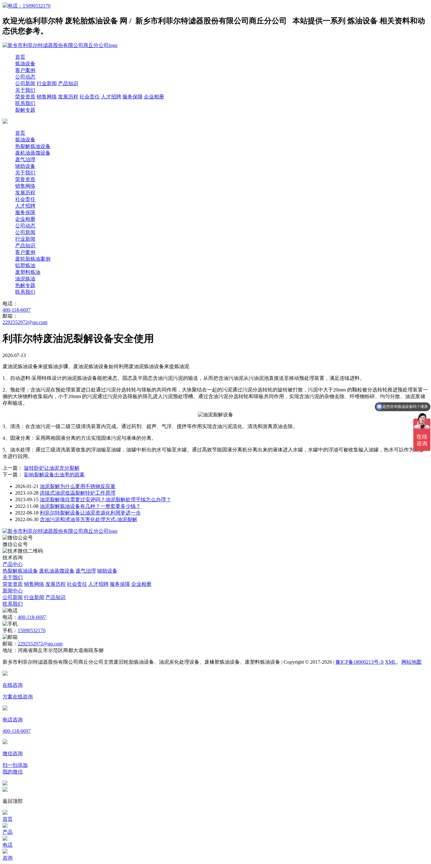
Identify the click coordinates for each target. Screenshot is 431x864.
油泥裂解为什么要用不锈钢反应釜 (77, 486)
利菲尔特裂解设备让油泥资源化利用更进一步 (90, 512)
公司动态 (25, 76)
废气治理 (25, 159)
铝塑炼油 (25, 265)
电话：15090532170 (29, 6)
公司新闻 (25, 83)
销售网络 (47, 96)
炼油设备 (25, 63)
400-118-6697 (17, 310)
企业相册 (154, 96)
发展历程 (68, 96)
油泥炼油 (25, 278)
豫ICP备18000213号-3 (359, 662)
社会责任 (90, 96)
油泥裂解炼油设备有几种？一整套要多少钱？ (90, 506)
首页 (20, 57)
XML (390, 662)
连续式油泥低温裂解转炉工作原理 (77, 493)
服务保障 (132, 96)
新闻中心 (13, 590)
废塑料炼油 (27, 272)
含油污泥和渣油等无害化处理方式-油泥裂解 (88, 519)
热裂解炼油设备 (32, 146)
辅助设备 (25, 166)
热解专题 (25, 285)
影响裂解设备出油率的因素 (54, 474)
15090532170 (31, 630)
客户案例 (25, 70)
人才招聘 (111, 96)
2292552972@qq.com (25, 322)
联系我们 (25, 103)
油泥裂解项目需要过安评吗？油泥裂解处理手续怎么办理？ (105, 499)
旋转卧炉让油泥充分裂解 (52, 468)
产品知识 (68, 83)
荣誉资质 (25, 96)
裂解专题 (25, 110)
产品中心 (13, 564)
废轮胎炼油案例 (32, 259)
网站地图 (411, 662)
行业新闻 (47, 83)
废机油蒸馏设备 (32, 153)
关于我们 (25, 90)
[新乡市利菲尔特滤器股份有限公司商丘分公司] (60, 531)
